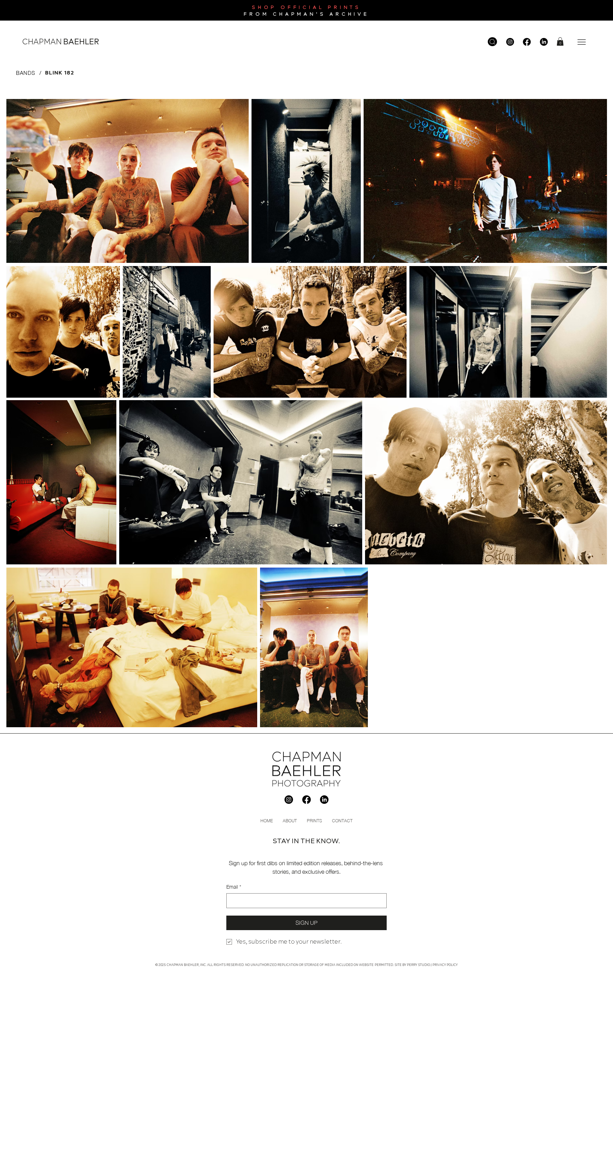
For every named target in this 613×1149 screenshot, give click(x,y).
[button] (560, 41)
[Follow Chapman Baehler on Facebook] (306, 799)
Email (233, 887)
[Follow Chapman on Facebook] (527, 42)
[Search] (492, 41)
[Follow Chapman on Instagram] (510, 42)
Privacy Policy (445, 965)
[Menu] (582, 42)
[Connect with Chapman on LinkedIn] (544, 42)
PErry (412, 965)
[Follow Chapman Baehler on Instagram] (289, 799)
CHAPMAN (60, 42)
